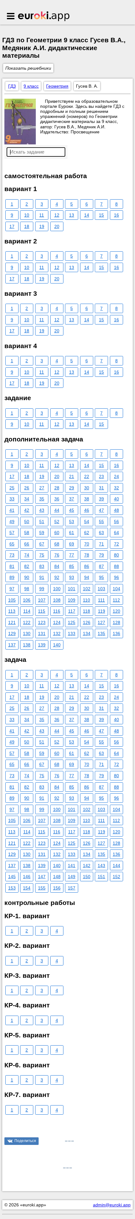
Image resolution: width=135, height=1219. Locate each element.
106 (26, 600)
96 (116, 577)
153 (12, 887)
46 (86, 510)
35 (41, 498)
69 (71, 543)
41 (11, 510)
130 (26, 633)
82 (26, 566)
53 (71, 521)
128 (116, 622)
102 (86, 588)
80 (116, 554)
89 (11, 577)
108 (57, 600)
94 (86, 577)
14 (86, 215)
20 (56, 226)
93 (71, 577)
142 (86, 865)
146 (26, 876)
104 (116, 588)
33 (11, 498)
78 (86, 554)
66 (26, 543)
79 (101, 554)
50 (26, 521)
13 (71, 215)
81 (11, 566)
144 (116, 865)
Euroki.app (44, 16)
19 (41, 226)
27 (41, 487)
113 (11, 611)
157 (71, 887)
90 (26, 577)
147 (42, 876)
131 (42, 633)
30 (86, 487)
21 (71, 476)
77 (71, 554)
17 (11, 226)
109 (71, 600)
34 (26, 498)
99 (41, 588)
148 (57, 876)
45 (71, 510)
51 (41, 521)
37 (71, 498)
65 (11, 543)
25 (11, 487)
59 (41, 532)
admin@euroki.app (112, 1204)
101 (71, 588)
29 (71, 487)
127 (101, 622)
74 (26, 554)
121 (12, 622)
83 (41, 566)
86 (86, 566)
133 (71, 633)
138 (26, 644)
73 (11, 554)
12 (56, 215)
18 (26, 226)
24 (116, 476)
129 (12, 633)
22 (86, 476)
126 (86, 622)
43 (41, 510)
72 (116, 543)
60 (56, 532)
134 (86, 633)
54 (86, 521)
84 (56, 566)
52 (56, 521)
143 (101, 865)
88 (116, 566)
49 (11, 521)
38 (86, 498)
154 (26, 887)
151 (101, 876)
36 (56, 498)
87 (101, 566)
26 (26, 487)
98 (26, 588)
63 (101, 532)
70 (86, 543)
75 (41, 554)
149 (71, 876)
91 (41, 577)
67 (41, 543)
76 (56, 554)
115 (41, 611)
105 (12, 600)
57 (11, 532)
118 (86, 611)
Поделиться (25, 1141)
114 (26, 611)
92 (56, 577)
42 (26, 510)
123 (42, 622)
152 (116, 876)
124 (57, 622)
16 (116, 215)
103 (101, 588)
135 (101, 633)
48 (116, 510)
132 (57, 633)
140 (57, 644)
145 (12, 876)
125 (71, 622)
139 (42, 644)
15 (101, 215)
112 (116, 600)
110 (86, 600)
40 (116, 498)
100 (57, 588)
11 (41, 215)
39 (101, 498)
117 (71, 611)
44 (56, 510)
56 (116, 521)
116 (56, 611)
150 (86, 876)
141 (71, 865)
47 (101, 510)
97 (11, 588)
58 (26, 532)
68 (56, 543)
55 (101, 521)
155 (42, 887)
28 (56, 487)
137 (12, 644)
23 (101, 476)
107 (42, 600)
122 (26, 622)
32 (116, 487)
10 (26, 215)
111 (101, 600)
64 (116, 532)
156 (57, 887)
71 (101, 543)
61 (71, 532)
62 (86, 532)
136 (116, 633)
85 (71, 566)
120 (116, 611)
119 (101, 611)
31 (101, 487)
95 (101, 577)
